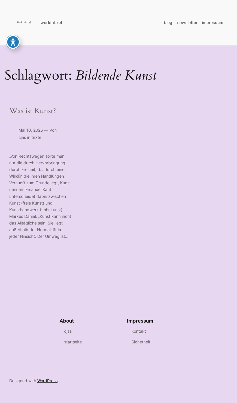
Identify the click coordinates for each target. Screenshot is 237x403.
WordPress (47, 380)
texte (36, 137)
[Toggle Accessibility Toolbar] (13, 42)
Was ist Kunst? (32, 110)
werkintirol (51, 22)
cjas (22, 137)
